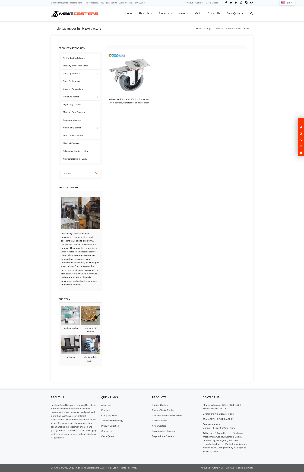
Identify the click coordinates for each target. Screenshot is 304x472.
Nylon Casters (159, 426)
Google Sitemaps (244, 467)
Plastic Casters (159, 420)
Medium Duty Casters (74, 112)
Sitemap (230, 467)
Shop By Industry (71, 81)
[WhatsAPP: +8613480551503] (301, 140)
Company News (109, 415)
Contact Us (106, 431)
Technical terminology (112, 420)
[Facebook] (226, 2)
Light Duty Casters (72, 104)
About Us (106, 405)
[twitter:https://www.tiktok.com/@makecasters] (301, 127)
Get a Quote (212, 2)
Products (105, 410)
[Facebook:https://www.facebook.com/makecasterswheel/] (301, 121)
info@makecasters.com (70, 2)
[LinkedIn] (236, 2)
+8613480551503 (224, 419)
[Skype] (246, 2)
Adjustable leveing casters (76, 151)
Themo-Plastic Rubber (163, 410)
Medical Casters (71, 143)
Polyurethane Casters (163, 436)
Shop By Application (73, 89)
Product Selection (110, 426)
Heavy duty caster (72, 127)
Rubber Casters (160, 405)
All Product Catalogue (74, 58)
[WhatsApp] (241, 2)
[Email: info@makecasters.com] (301, 146)
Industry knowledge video (76, 65)
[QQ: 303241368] (301, 153)
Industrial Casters (72, 120)
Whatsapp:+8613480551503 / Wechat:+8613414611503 (117, 2)
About (190, 2)
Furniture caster (71, 96)
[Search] (96, 173)
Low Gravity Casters (73, 135)
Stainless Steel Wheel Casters (167, 415)
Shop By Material (71, 73)
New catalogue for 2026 (75, 159)
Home (128, 13)
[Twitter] (231, 2)
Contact (199, 2)
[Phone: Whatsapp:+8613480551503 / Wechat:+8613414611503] (301, 134)
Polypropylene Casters (163, 431)
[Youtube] (251, 2)
